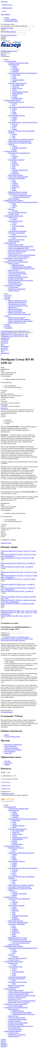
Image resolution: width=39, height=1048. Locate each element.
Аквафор (15, 156)
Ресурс (14, 224)
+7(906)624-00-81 (7, 8)
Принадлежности (14, 241)
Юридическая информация (13, 744)
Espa (13, 105)
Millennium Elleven (18, 265)
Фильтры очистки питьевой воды (19, 153)
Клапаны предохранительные (18, 277)
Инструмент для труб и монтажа (18, 256)
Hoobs (14, 112)
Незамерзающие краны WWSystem (23, 268)
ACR (13, 110)
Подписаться (5, 635)
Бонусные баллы (10, 751)
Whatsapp (10, 712)
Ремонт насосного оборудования (18, 319)
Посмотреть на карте (7, 793)
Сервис (7, 316)
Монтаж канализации (15, 311)
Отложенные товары (11, 21)
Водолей (15, 124)
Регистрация (9, 28)
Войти (3, 28)
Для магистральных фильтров (21, 195)
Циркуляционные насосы (16, 115)
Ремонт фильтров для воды (17, 322)
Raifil (13, 168)
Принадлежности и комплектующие (20, 143)
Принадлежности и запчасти (17, 194)
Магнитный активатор (15, 175)
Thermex (15, 68)
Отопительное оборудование (14, 216)
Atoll (13, 154)
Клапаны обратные (14, 275)
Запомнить (6, 41)
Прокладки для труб (14, 253)
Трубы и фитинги (10, 243)
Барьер (14, 158)
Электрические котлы (15, 221)
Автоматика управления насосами (19, 141)
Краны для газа (13, 270)
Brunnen (14, 163)
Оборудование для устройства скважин (21, 139)
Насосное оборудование (12, 100)
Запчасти (11, 144)
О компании (8, 328)
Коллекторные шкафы (15, 260)
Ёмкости (11, 209)
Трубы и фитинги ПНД (15, 244)
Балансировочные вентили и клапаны (20, 280)
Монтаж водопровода (15, 309)
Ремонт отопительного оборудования (20, 321)
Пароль (3, 31)
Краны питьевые (13, 199)
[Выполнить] (33, 26)
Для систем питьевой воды (21, 197)
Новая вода (15, 173)
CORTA (14, 114)
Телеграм (4, 712)
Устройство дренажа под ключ (18, 305)
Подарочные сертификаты (13, 749)
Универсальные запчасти (20, 92)
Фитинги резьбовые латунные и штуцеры (21, 250)
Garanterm (15, 71)
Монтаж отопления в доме (16, 312)
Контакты (8, 326)
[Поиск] (19, 49)
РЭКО (14, 229)
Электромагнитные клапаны (17, 273)
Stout (13, 207)
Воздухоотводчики (14, 282)
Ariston (14, 66)
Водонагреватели (10, 61)
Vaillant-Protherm (17, 93)
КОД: (2, 367)
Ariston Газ (15, 86)
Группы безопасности (15, 284)
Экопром (15, 211)
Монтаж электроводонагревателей (19, 314)
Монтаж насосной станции (17, 304)
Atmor (14, 76)
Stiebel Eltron (16, 75)
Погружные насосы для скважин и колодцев (22, 122)
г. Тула (3, 11)
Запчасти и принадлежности (17, 83)
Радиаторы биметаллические (17, 236)
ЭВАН (14, 81)
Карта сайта (8, 753)
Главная (3, 331)
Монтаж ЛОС (12, 307)
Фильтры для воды (11, 151)
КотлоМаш (15, 69)
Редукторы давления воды (16, 272)
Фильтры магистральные (16, 160)
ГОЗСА (14, 90)
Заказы (7, 17)
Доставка (8, 297)
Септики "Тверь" (13, 214)
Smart (14, 234)
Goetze (14, 161)
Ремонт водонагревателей (16, 317)
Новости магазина (10, 746)
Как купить (8, 295)
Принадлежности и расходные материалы (21, 255)
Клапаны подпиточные (15, 278)
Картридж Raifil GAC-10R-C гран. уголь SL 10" (16, 616)
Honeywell (15, 165)
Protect (14, 120)
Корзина (3, 54)
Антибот (3, 37)
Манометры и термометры (16, 289)
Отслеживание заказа (8, 26)
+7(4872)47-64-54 (7, 5)
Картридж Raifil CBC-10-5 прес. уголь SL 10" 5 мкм (17, 558)
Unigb (14, 204)
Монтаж (7, 299)
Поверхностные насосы (16, 102)
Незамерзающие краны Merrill (21, 267)
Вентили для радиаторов (16, 239)
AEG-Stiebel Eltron (18, 85)
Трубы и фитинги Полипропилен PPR (20, 246)
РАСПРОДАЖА (17, 98)
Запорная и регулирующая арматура (16, 261)
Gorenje (14, 97)
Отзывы (7, 324)
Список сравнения (11, 19)
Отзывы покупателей (11, 748)
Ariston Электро (17, 88)
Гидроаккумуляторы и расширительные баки (22, 202)
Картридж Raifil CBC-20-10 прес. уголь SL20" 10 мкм (18, 579)
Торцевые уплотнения (19, 148)
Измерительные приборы (13, 285)
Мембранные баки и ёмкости (14, 200)
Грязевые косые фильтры (20, 170)
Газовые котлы (13, 217)
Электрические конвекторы (17, 231)
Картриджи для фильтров (16, 178)
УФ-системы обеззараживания (18, 177)
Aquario (14, 103)
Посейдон (15, 185)
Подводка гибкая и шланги (17, 251)
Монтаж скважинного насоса (17, 300)
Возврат (7, 764)
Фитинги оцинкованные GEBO (18, 248)
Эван (13, 228)
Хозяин (14, 119)
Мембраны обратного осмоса (17, 192)
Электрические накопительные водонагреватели (18, 63)
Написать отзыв (6, 543)
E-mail (3, 29)
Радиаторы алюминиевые (16, 233)
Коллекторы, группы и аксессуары (16, 258)
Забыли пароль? (10, 31)
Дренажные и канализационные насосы (21, 107)
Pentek (14, 182)
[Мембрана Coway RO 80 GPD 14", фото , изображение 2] (15, 338)
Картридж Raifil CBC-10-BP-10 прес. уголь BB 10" (17, 566)
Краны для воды (13, 263)
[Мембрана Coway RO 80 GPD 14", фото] (14, 334)
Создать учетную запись (8, 35)
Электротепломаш (18, 226)
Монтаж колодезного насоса (17, 302)
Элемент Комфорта (18, 80)
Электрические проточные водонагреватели (22, 73)
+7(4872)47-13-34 (5, 785)
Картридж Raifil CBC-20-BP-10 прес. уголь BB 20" (17, 591)
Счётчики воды (13, 287)
